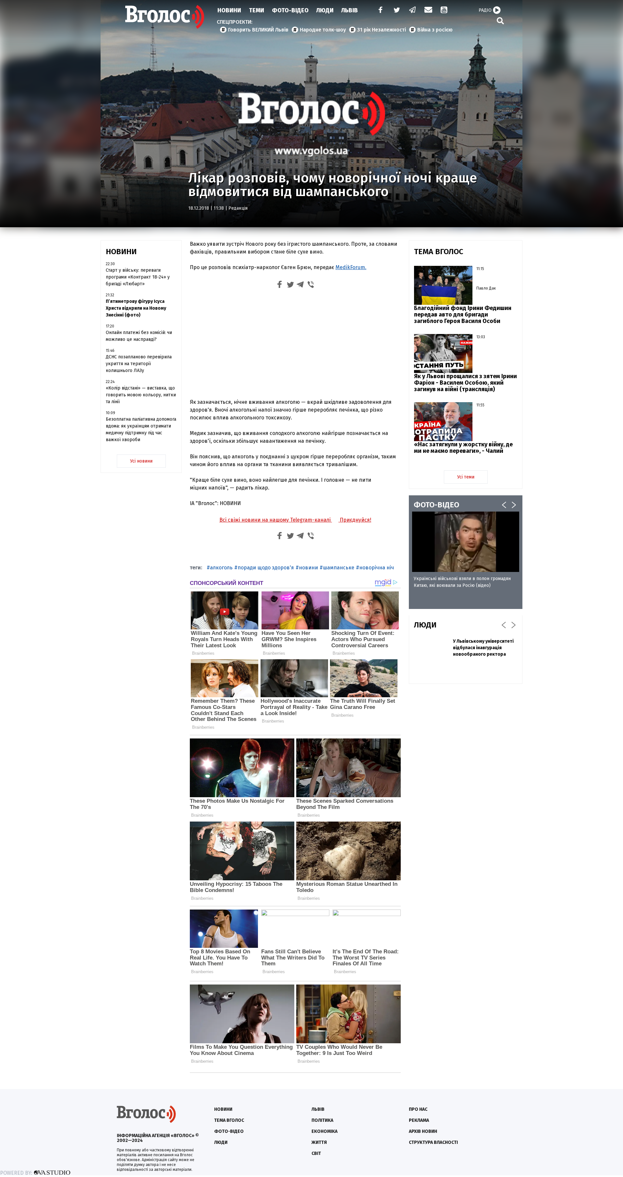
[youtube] (444, 10)
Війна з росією (435, 30)
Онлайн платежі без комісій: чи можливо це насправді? (139, 336)
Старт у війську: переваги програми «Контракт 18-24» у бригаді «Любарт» (138, 277)
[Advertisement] (295, 345)
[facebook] (379, 10)
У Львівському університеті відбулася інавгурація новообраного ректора (483, 647)
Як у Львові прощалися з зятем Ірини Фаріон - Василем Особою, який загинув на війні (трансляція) (465, 382)
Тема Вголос (229, 1120)
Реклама (419, 1120)
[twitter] (396, 10)
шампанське (338, 567)
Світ (316, 1153)
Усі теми (465, 477)
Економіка (324, 1131)
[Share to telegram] (300, 285)
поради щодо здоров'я (266, 567)
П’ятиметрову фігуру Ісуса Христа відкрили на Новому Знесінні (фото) (136, 308)
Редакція (238, 208)
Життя (319, 1142)
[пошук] (500, 20)
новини (308, 567)
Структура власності (433, 1142)
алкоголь (221, 567)
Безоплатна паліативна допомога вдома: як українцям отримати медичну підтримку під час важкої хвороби (141, 429)
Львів (349, 10)
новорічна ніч (376, 567)
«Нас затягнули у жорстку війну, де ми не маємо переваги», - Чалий (463, 447)
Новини (229, 10)
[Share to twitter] (290, 285)
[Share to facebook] (280, 285)
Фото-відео (229, 1131)
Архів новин (423, 1131)
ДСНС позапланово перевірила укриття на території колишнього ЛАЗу (139, 363)
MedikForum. (351, 267)
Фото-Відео (290, 10)
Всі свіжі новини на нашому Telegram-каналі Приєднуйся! (295, 520)
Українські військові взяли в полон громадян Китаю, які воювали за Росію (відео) (462, 582)
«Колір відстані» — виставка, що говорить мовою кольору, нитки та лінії (141, 394)
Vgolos (165, 17)
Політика (322, 1120)
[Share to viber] (311, 285)
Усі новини (141, 461)
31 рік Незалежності (381, 30)
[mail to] (428, 10)
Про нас (418, 1109)
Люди (325, 10)
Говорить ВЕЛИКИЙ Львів (258, 30)
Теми (256, 10)
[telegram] (412, 10)
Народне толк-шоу (323, 30)
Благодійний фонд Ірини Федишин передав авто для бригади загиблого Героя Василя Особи (462, 314)
